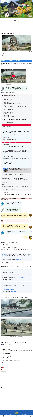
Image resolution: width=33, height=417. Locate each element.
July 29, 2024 (13, 291)
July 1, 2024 (13, 279)
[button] (30, 225)
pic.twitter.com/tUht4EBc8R (21, 277)
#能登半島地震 (4, 254)
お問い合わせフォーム (24, 414)
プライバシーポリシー (8, 414)
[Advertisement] (16, 26)
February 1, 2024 (19, 259)
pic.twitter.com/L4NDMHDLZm (8, 289)
